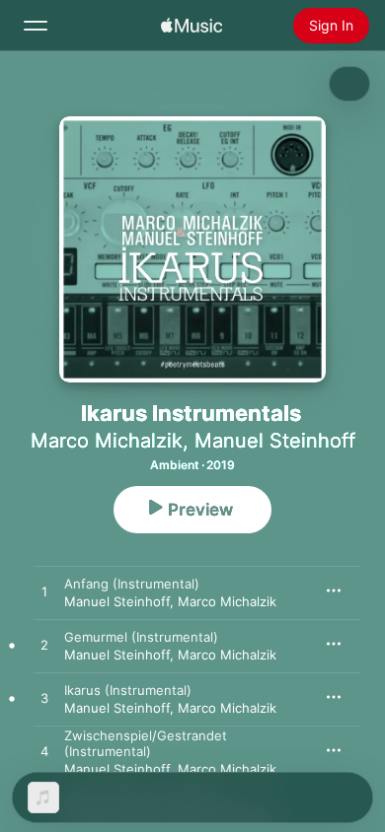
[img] (191, 26)
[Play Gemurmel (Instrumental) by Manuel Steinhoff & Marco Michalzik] (44, 646)
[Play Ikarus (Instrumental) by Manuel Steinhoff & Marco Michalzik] (44, 699)
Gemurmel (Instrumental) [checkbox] (141, 637)
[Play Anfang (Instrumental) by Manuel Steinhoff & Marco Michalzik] (44, 592)
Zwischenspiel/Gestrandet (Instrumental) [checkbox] (145, 743)
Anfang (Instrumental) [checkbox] (131, 583)
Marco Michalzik (107, 440)
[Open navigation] (35, 25)
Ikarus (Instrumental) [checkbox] (128, 690)
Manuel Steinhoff (274, 440)
